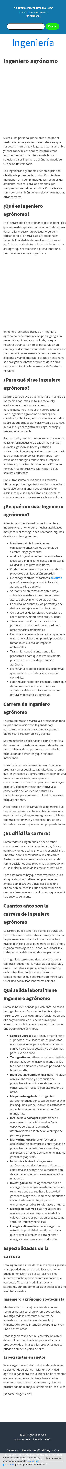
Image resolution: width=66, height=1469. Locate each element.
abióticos (56, 578)
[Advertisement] (33, 100)
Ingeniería (33, 42)
